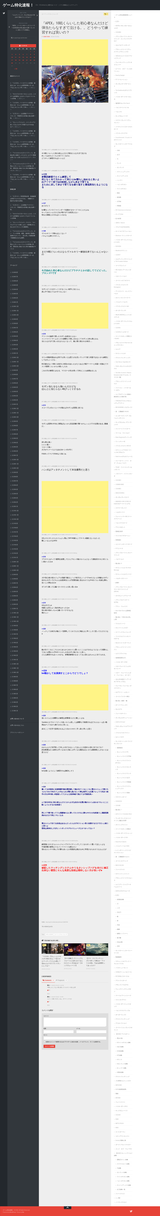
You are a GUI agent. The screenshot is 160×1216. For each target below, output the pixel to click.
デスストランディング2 (123, 358)
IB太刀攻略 (120, 1047)
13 (23, 57)
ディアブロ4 (119, 214)
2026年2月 (15, 298)
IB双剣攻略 (120, 1072)
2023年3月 (15, 447)
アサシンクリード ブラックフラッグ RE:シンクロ (122, 51)
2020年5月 (15, 591)
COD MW (118, 805)
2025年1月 (15, 353)
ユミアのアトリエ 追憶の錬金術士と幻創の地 (122, 395)
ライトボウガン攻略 (123, 1177)
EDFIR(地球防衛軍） (121, 1089)
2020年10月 (15, 570)
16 (34, 57)
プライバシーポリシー (17, 732)
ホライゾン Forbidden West (124, 814)
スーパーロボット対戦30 (123, 829)
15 (30, 57)
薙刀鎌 (119, 938)
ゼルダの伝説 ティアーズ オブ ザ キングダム (122, 680)
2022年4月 (15, 494)
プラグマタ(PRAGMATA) (123, 227)
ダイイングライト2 (121, 825)
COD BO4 (118, 1115)
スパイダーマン (120, 1132)
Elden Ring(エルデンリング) (124, 437)
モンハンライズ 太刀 (123, 778)
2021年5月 (15, 540)
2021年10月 (15, 519)
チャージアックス (122, 176)
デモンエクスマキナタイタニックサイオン (123, 344)
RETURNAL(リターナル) (122, 976)
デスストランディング (122, 1019)
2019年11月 (15, 617)
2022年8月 (15, 476)
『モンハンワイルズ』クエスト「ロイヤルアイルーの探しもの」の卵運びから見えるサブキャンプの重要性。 (22, 225)
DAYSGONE (119, 1085)
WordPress (13, 1212)
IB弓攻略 (119, 1055)
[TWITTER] (3, 13)
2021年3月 (15, 549)
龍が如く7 (119, 810)
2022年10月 (15, 468)
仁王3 (117, 21)
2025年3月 (15, 345)
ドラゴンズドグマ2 (121, 133)
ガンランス (120, 167)
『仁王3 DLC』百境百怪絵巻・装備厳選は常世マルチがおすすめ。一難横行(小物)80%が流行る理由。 (23, 198)
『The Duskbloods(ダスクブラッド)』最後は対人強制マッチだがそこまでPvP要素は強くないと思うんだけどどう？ (23, 155)
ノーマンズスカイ (121, 1202)
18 (15, 60)
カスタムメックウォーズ (123, 595)
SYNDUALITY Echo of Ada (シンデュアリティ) (123, 402)
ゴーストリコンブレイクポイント (123, 1029)
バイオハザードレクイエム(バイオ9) (123, 241)
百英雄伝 (118, 540)
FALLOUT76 (119, 709)
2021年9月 (15, 523)
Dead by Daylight (120, 75)
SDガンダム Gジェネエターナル (123, 367)
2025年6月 (15, 332)
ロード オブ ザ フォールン (124, 231)
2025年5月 (15, 336)
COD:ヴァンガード (121, 797)
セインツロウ (120, 737)
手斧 (118, 925)
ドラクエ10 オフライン (123, 733)
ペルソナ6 (119, 112)
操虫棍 (119, 197)
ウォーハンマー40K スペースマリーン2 (123, 518)
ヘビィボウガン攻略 (123, 1181)
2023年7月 (15, 430)
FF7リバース (119, 548)
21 (27, 60)
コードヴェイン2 (121, 265)
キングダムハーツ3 (121, 1110)
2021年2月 (15, 553)
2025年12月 (15, 306)
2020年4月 (15, 596)
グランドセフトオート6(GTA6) (121, 601)
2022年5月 (15, 489)
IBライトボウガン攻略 (123, 1042)
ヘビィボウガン (122, 184)
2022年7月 (15, 481)
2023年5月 (15, 438)
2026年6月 (15, 281)
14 (27, 57)
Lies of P (118, 349)
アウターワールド (121, 1023)
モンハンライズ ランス (124, 773)
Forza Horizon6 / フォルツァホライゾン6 (123, 139)
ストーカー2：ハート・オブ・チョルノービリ (122, 462)
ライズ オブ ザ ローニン (123, 536)
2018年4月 (15, 698)
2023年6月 (15, 434)
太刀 (118, 155)
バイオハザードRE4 (121, 662)
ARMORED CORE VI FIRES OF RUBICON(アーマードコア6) (122, 503)
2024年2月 (15, 400)
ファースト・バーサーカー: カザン (122, 389)
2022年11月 (15, 464)
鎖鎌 (118, 929)
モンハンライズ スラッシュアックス (123, 787)
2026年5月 (15, 285)
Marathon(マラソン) (121, 250)
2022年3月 (15, 498)
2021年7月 (15, 532)
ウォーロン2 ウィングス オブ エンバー (123, 64)
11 (15, 57)
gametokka (46, 36)
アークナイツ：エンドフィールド (123, 292)
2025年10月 (15, 315)
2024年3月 (15, 396)
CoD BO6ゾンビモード (122, 332)
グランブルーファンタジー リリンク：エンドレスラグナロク (123, 39)
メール (78, 1028)
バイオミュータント (122, 968)
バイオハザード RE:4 (122, 837)
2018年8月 (15, 681)
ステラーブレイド (121, 508)
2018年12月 (15, 664)
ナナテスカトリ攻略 (123, 1164)
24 (12, 63)
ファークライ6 (120, 869)
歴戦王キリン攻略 (122, 1159)
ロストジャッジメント (122, 874)
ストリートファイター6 (123, 429)
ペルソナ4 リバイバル (122, 107)
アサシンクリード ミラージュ (122, 648)
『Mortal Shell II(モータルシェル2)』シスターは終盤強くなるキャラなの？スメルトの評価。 (23, 96)
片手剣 (119, 201)
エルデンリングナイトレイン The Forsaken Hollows (123, 260)
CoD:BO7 (118, 255)
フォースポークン (121, 713)
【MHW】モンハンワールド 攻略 (123, 1154)
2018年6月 (15, 689)
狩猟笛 (119, 206)
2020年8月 (15, 579)
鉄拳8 (117, 583)
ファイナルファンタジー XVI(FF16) (122, 638)
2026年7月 (15, 276)
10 (12, 57)
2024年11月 (15, 362)
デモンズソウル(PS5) (122, 985)
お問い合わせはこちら (17, 725)
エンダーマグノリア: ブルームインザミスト (122, 417)
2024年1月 (15, 404)
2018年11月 (15, 668)
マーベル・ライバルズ (122, 433)
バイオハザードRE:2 (122, 1106)
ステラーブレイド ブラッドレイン (122, 121)
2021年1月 (15, 557)
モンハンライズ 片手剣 (124, 756)
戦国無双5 (119, 957)
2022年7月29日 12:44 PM (57, 985)
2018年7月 (15, 685)
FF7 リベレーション (122, 79)
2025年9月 (15, 319)
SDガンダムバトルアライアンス (123, 727)
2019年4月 (15, 647)
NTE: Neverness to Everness (123, 210)
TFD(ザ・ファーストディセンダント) (123, 468)
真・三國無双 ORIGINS (122, 411)
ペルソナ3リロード (121, 523)
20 (23, 60)
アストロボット (120, 527)
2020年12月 (15, 562)
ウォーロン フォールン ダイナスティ (122, 687)
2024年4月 (15, 391)
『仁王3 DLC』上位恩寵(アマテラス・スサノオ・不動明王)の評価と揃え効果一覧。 (23, 116)
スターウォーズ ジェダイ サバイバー (122, 667)
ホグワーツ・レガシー (122, 692)
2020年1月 (15, 608)
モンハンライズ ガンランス (123, 768)
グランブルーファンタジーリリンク (123, 554)
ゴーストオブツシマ (122, 861)
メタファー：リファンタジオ (123, 475)
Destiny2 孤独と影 (121, 1140)
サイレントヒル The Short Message (122, 569)
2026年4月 (15, 289)
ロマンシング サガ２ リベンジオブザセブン (122, 451)
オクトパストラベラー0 (123, 298)
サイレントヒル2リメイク (123, 574)
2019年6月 (15, 638)
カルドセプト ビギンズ (123, 45)
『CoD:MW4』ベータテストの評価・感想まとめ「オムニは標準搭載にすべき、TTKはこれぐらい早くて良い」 (22, 85)
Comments (49, 980)
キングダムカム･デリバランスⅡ (123, 423)
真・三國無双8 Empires (122, 857)
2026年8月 (15, 272)
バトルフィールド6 (121, 302)
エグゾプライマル (121, 653)
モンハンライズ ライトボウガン (123, 762)
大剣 (118, 150)
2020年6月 (15, 587)
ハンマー (119, 180)
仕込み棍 (119, 942)
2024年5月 (15, 387)
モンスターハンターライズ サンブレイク (123, 742)
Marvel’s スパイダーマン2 (123, 643)
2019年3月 (15, 651)
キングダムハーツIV (122, 116)
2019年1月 (15, 660)
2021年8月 (15, 528)
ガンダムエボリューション (124, 718)
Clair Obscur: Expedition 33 (123, 362)
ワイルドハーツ (120, 623)
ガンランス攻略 (122, 1172)
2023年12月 (15, 408)
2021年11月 (15, 515)
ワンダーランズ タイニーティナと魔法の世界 (122, 819)
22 (30, 60)
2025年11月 (15, 311)
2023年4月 (15, 442)
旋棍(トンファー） (122, 933)
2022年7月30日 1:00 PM (57, 997)
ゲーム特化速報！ (18, 5)
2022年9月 (15, 472)
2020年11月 (15, 566)
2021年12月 (15, 511)
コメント (46, 1016)
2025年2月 (15, 349)
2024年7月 (15, 379)
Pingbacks (62, 980)
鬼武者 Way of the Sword (123, 103)
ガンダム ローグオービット (122, 85)
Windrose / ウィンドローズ (124, 235)
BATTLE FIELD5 (120, 1123)
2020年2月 (15, 604)
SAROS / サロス (120, 223)
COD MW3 (118, 480)
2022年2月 (15, 502)
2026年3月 (15, 293)
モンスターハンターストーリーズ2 (123, 952)
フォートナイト (120, 1102)
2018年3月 (15, 702)
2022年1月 (15, 506)
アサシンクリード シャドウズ (122, 383)
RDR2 (117, 1127)
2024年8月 (15, 374)
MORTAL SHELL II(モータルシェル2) (123, 27)
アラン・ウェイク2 (121, 606)
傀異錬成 (119, 748)
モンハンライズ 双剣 (123, 793)
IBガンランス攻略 (122, 1064)
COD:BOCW (119, 801)
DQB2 (117, 1119)
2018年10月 (15, 672)
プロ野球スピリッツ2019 (123, 1081)
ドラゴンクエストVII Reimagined (121, 286)
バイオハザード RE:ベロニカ (122, 98)
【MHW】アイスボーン (123, 1034)
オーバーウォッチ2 (121, 705)
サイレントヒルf (121, 353)
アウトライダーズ (121, 980)
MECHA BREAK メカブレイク (124, 407)
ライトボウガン (122, 189)
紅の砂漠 (118, 218)
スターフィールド (121, 276)
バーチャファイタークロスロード (123, 128)
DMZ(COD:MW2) (120, 493)
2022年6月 (15, 485)
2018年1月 (15, 711)
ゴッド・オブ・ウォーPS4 (124, 1149)
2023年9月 (15, 421)
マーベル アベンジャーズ (123, 995)
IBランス (119, 1059)
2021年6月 (15, 536)
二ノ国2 (118, 1198)
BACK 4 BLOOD (120, 865)
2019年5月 (15, 642)
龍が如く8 (119, 563)
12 (19, 57)
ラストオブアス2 (121, 1000)
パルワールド (120, 559)
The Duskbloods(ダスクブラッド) (123, 91)
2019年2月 (15, 655)
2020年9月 (15, 574)
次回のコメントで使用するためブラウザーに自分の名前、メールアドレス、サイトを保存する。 (73, 1042)
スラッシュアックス (123, 172)
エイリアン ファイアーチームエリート (122, 886)
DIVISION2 (118, 246)
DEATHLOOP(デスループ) (123, 891)
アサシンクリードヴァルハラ (123, 879)
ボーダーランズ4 (121, 310)
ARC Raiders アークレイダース (122, 271)
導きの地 (119, 1038)
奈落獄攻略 (120, 899)
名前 (45, 1028)
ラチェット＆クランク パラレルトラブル (122, 962)
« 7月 (15, 69)
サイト (45, 1035)
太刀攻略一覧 (121, 1189)
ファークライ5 (120, 1194)
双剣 (118, 193)
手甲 (118, 946)
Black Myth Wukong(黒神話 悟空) (122, 612)
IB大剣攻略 (120, 1051)
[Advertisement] (75, 52)
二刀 (118, 908)
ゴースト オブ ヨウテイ (123, 280)
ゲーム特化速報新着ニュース (123, 16)
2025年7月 (15, 328)
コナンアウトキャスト (122, 1136)
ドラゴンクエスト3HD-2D (123, 446)
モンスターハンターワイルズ (123, 145)
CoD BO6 (118, 328)
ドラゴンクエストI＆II (122, 306)
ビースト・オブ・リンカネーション (123, 70)
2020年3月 (15, 600)
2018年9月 (15, 677)
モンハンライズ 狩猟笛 (124, 782)
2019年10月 (15, 621)
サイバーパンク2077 (122, 628)
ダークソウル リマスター (123, 1144)
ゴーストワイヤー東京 (122, 696)
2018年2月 (15, 706)
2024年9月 (15, 370)
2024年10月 (15, 366)
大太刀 (119, 912)
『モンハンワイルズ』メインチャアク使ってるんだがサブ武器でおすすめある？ (22, 124)
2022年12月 (15, 459)
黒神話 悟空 (119, 531)
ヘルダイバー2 (120, 512)
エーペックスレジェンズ (50, 14)
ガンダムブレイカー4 (122, 497)
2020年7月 (15, 583)
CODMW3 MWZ (120, 484)
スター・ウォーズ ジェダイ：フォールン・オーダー (122, 674)
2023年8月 (15, 425)
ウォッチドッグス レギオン (122, 990)
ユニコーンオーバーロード (124, 544)
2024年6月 (15, 383)
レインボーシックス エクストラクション (122, 851)
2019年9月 (15, 625)
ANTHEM (118, 1098)
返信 (48, 993)
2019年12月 (15, 613)
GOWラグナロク (120, 722)
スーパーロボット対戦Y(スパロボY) (123, 337)
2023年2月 (15, 451)
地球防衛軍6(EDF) (121, 658)
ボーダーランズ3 (121, 1015)
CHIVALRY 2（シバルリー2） (124, 972)
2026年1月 (15, 302)
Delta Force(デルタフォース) (124, 456)
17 (12, 60)
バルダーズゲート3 (121, 578)
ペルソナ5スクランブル (123, 1010)
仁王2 (117, 895)
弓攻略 (119, 1168)
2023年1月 (15, 455)
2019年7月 (15, 634)
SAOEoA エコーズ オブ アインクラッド (123, 57)
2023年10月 (15, 417)
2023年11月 (15, 413)
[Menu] (154, 12)
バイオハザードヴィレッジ (124, 833)
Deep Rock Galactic (121, 842)
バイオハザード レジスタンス (122, 1005)
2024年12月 (15, 357)
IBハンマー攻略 (121, 1068)
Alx (23, 1212)
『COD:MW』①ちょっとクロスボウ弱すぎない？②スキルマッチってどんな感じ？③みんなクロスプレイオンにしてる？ (51, 961)
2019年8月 (15, 630)
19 (19, 60)
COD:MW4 (118, 32)
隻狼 (117, 1093)
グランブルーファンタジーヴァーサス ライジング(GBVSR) (123, 589)
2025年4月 (15, 340)
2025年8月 (15, 323)
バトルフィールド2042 (122, 846)
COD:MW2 (118, 489)
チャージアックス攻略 (124, 1185)
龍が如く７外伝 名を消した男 (122, 618)
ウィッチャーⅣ (120, 441)
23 (34, 60)
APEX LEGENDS (49, 934)
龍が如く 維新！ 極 (121, 701)
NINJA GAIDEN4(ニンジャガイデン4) (122, 316)
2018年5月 (15, 694)
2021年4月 (15, 545)
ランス (119, 163)
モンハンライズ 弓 (122, 752)
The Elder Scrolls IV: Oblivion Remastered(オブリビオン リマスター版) (122, 375)
